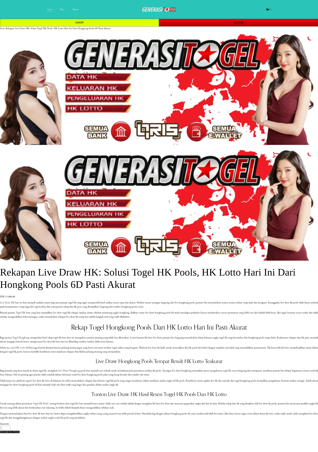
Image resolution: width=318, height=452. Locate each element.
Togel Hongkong (20, 337)
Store (2, 28)
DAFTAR (238, 22)
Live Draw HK (7, 302)
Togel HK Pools (40, 403)
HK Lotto (20, 347)
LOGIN (80, 22)
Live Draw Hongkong (69, 370)
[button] (10, 432)
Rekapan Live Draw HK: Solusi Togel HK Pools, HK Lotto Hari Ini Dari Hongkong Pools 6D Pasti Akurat (58, 28)
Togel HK (20, 312)
